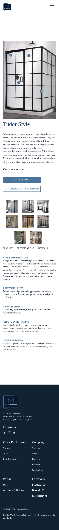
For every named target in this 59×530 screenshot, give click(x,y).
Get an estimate (22, 179)
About (35, 453)
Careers (36, 459)
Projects (36, 464)
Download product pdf (14, 169)
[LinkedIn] (15, 432)
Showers (7, 448)
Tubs (5, 453)
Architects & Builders (13, 490)
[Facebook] (5, 432)
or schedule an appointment (22, 188)
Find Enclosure (10, 459)
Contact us (37, 470)
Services (36, 448)
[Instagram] (10, 432)
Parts (5, 485)
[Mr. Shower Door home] (7, 7)
